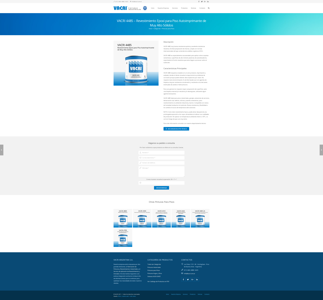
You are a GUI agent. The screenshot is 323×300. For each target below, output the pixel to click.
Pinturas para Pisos (168, 29)
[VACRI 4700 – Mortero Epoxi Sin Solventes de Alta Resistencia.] (123, 237)
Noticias (200, 294)
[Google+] (204, 1)
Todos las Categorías (154, 264)
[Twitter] (201, 1)
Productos (192, 294)
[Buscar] (209, 8)
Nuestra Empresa (176, 294)
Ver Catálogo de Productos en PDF (158, 281)
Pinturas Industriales (154, 267)
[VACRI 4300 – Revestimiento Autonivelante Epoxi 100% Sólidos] (142, 218)
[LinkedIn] (207, 1)
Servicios (185, 294)
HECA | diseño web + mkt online (127, 296)
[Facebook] (198, 1)
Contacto (206, 294)
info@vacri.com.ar (137, 1)
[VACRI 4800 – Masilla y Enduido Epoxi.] (123, 218)
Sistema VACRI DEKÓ (153, 276)
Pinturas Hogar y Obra (154, 273)
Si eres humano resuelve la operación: (161, 179)
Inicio (150, 29)
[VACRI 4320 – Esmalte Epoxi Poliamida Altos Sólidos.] (181, 218)
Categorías (157, 29)
